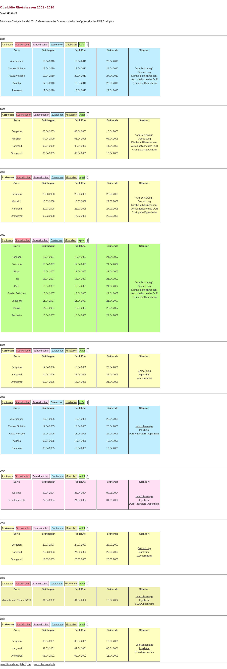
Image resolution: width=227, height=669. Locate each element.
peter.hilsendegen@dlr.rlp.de (15, 664)
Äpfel (81, 44)
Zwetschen (57, 114)
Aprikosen (7, 44)
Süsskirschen (22, 44)
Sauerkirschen (40, 44)
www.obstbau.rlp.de (44, 664)
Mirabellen (71, 44)
